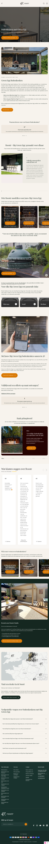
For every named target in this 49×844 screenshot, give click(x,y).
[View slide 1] (23, 135)
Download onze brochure (29, 780)
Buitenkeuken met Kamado (5, 778)
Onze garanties (17, 771)
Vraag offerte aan (29, 771)
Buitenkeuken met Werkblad (5, 800)
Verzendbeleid (34, 841)
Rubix (14, 458)
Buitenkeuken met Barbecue (5, 772)
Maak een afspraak (30, 773)
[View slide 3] (26, 135)
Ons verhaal (16, 769)
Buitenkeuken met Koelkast (5, 791)
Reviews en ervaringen (16, 774)
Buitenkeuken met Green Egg (5, 775)
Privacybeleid (21, 841)
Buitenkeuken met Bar (5, 794)
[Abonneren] (26, 824)
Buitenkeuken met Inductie (5, 784)
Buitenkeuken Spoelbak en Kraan (5, 787)
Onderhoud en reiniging (16, 777)
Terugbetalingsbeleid (15, 841)
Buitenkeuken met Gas (5, 781)
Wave (24, 458)
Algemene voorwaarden (28, 841)
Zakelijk (27, 777)
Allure (3, 458)
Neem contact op (29, 769)
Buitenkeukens (4, 769)
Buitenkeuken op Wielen (4, 803)
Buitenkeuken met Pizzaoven (5, 797)
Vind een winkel (29, 775)
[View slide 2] (24, 135)
